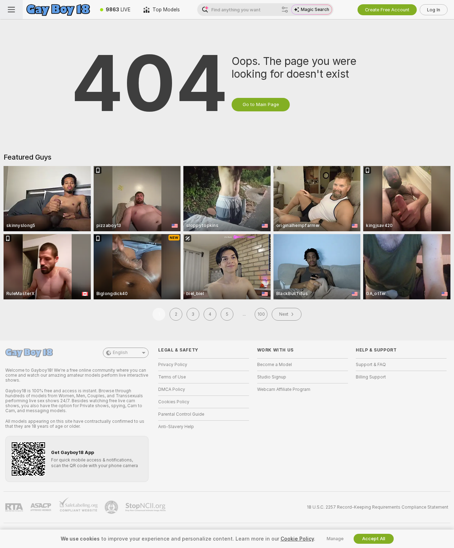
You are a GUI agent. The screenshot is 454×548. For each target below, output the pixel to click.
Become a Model (274, 364)
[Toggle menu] (11, 9)
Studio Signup (271, 377)
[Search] (285, 10)
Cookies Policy (173, 401)
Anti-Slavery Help (176, 426)
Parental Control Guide (181, 414)
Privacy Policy (172, 364)
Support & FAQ (371, 364)
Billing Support (371, 377)
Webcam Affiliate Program (283, 389)
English (120, 352)
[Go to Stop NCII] (146, 507)
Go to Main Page (261, 104)
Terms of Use (172, 377)
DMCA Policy (171, 389)
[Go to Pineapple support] (112, 507)
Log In (433, 9)
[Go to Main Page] (58, 9)
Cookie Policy (297, 539)
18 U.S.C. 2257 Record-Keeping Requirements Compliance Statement (377, 507)
